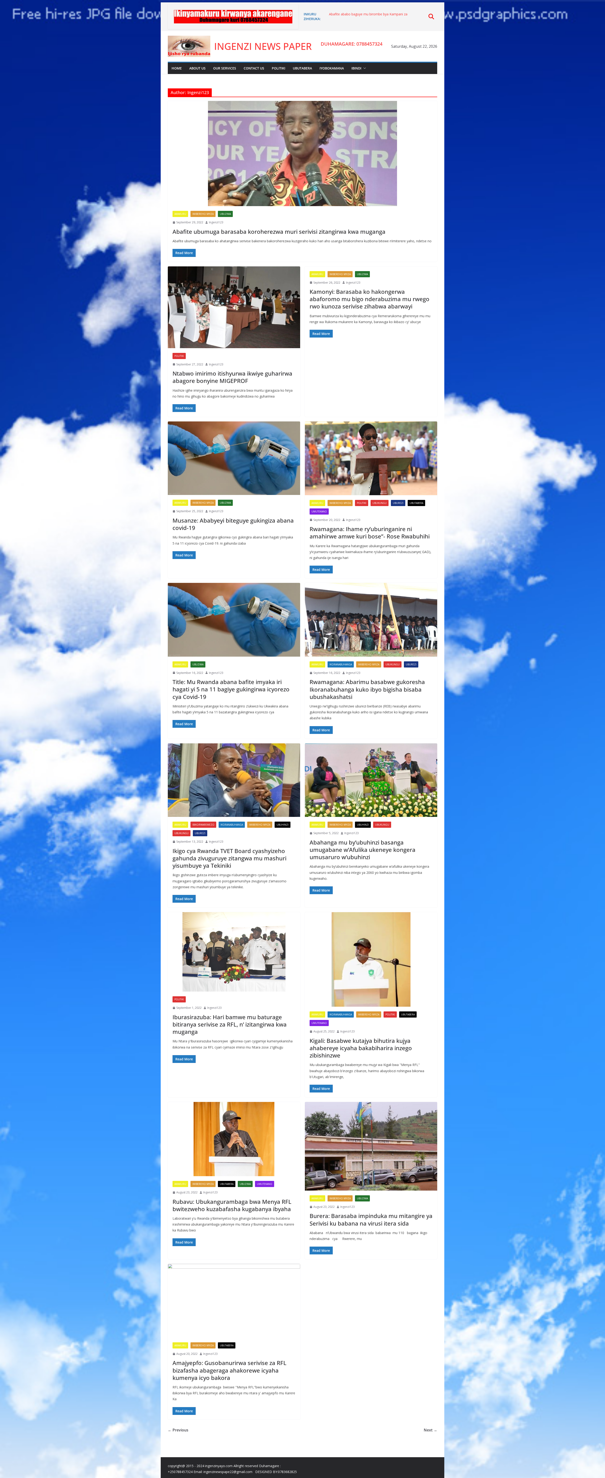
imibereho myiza (203, 214)
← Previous (178, 1430)
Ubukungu (379, 503)
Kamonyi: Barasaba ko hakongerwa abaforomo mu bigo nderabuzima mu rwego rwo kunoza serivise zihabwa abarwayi (369, 299)
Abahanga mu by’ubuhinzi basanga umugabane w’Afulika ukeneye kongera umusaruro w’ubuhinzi (362, 849)
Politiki (278, 68)
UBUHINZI (283, 824)
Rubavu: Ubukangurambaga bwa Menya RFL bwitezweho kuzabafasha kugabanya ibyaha (232, 1205)
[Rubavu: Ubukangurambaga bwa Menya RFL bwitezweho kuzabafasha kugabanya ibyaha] (234, 1139)
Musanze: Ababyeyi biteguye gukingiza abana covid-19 (233, 524)
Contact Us (254, 68)
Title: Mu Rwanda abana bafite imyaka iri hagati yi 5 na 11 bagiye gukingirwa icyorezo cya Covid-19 (231, 689)
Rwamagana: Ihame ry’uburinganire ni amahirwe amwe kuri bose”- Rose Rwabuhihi (370, 532)
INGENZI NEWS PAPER (263, 46)
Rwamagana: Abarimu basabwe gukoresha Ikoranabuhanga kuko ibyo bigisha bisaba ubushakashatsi (367, 689)
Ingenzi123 (216, 222)
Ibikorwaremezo (203, 824)
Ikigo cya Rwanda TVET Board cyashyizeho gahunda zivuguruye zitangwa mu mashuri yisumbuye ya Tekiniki (229, 858)
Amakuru (180, 214)
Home (177, 68)
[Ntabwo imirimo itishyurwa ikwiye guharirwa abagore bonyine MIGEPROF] (234, 307)
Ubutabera (302, 68)
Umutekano (319, 511)
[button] (363, 68)
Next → (430, 1430)
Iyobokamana (332, 68)
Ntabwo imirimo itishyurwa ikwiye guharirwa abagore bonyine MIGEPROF (232, 377)
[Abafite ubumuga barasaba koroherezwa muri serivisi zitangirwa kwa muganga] (302, 153)
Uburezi (398, 503)
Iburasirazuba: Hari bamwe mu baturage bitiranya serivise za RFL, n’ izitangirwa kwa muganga (230, 1024)
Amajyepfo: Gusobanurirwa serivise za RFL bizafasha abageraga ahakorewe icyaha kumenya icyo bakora (229, 1370)
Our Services (224, 68)
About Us (197, 68)
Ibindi (356, 68)
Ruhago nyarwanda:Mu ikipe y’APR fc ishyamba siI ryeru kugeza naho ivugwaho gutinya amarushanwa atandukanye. (374, 16)
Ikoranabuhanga (340, 664)
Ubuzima (225, 214)
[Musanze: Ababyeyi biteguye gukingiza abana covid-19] (234, 458)
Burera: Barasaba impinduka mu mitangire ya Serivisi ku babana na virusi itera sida (371, 1219)
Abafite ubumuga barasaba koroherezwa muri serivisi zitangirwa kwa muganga (279, 231)
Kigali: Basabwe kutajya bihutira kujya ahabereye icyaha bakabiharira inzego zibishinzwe (361, 1048)
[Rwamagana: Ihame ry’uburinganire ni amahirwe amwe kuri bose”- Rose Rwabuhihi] (371, 458)
